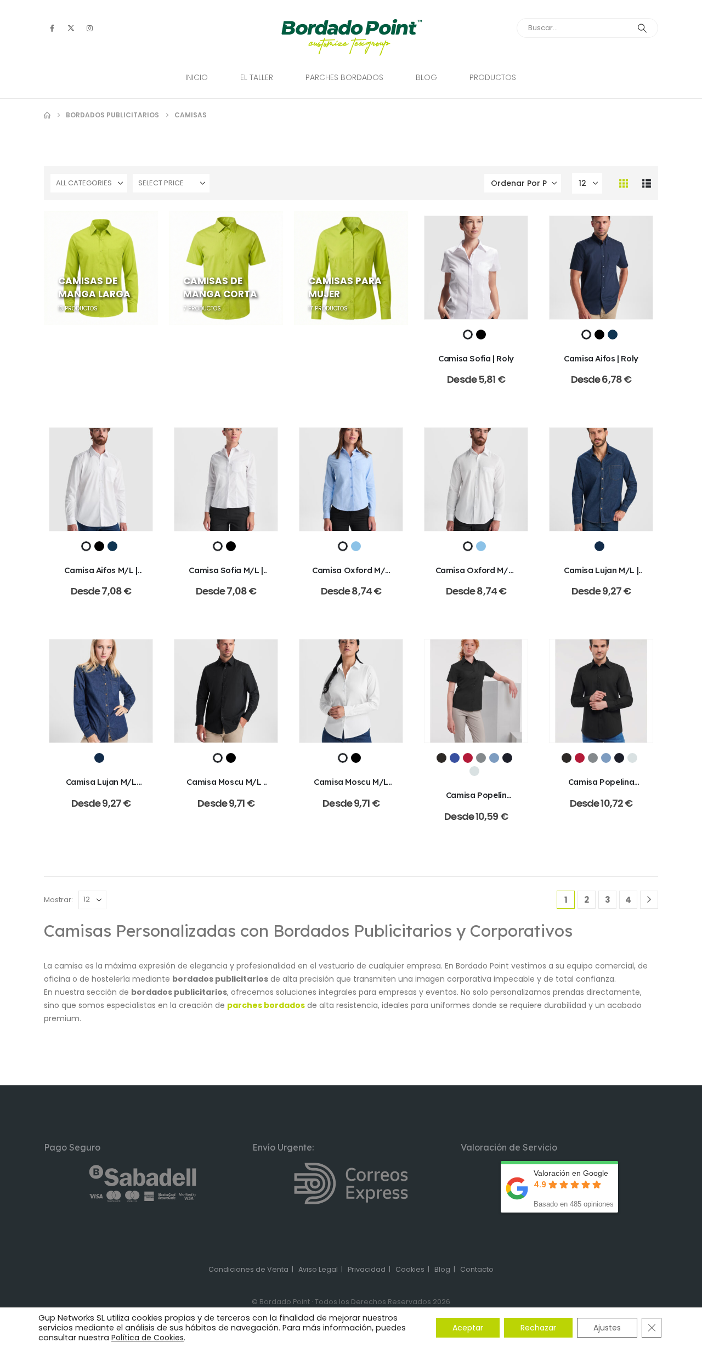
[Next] (649, 900)
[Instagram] (89, 28)
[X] (70, 28)
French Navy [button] (507, 758)
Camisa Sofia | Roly (476, 358)
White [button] (474, 771)
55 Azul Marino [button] (613, 334)
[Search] (642, 28)
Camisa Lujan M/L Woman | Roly (101, 787)
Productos (492, 77)
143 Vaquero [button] (599, 546)
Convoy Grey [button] (481, 758)
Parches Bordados (344, 77)
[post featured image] (476, 267)
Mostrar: (58, 899)
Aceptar (467, 1327)
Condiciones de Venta (248, 1269)
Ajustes (607, 1327)
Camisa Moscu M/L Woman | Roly (351, 787)
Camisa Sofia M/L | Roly (226, 575)
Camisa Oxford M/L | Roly (476, 575)
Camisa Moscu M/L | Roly (225, 787)
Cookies (409, 1269)
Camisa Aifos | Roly (601, 358)
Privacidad (367, 1269)
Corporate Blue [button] (494, 758)
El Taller (256, 77)
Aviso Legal (318, 1269)
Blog (426, 77)
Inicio (196, 77)
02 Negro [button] (481, 334)
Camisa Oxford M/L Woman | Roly (351, 575)
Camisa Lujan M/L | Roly (601, 575)
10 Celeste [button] (356, 546)
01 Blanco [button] (468, 334)
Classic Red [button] (468, 758)
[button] (623, 183)
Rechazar (538, 1327)
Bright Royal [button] (455, 758)
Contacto (477, 1269)
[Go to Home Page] (47, 115)
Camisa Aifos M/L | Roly (100, 575)
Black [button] (441, 758)
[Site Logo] (351, 37)
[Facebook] (52, 28)
